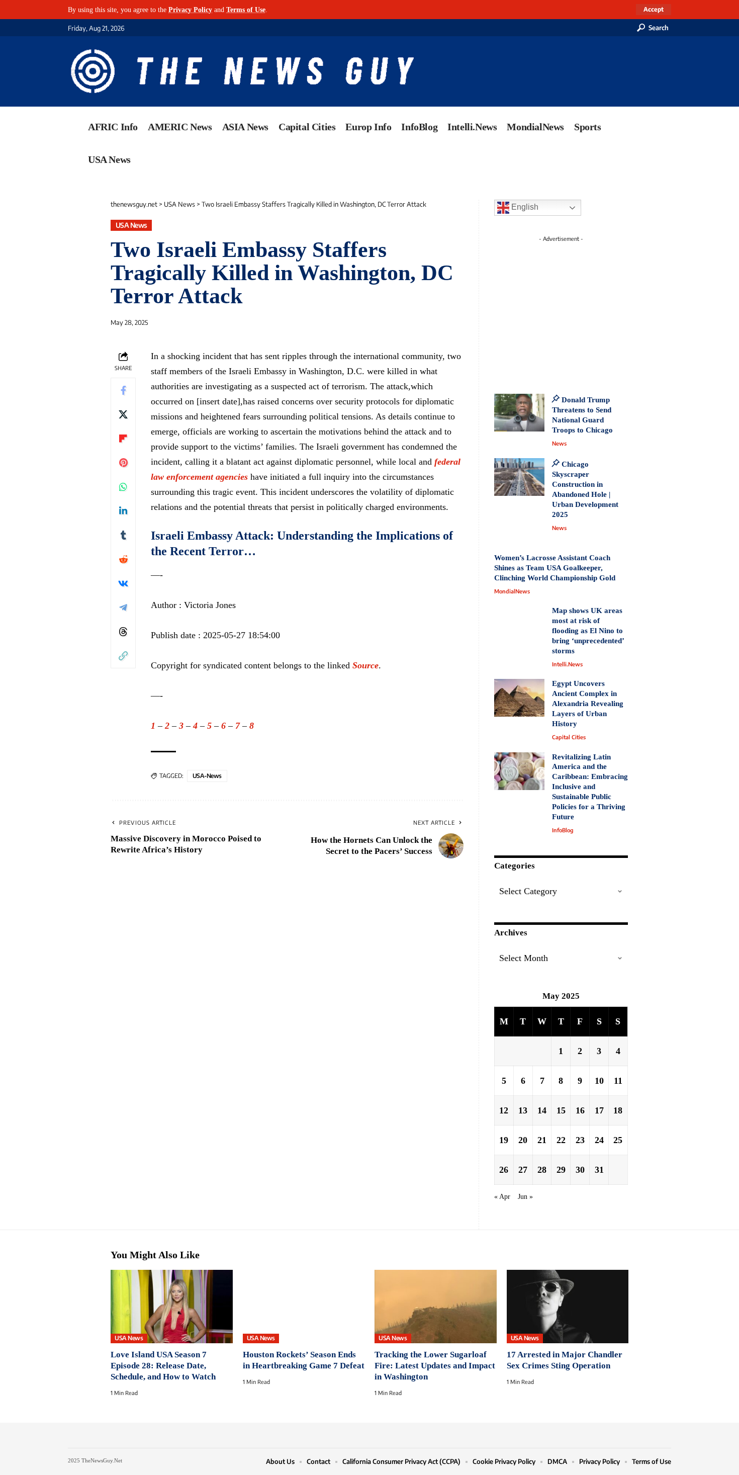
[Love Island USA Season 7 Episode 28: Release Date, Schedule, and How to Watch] (172, 1306)
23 (580, 1140)
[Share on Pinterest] (123, 463)
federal (447, 462)
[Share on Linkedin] (123, 511)
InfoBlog (563, 830)
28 (541, 1170)
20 (522, 1140)
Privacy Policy (190, 10)
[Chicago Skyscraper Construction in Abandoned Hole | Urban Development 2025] (519, 477)
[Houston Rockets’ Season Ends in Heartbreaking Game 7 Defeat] (304, 1306)
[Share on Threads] (123, 632)
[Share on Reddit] (123, 559)
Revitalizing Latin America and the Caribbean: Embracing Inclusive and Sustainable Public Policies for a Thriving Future (590, 787)
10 (599, 1081)
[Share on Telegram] (123, 607)
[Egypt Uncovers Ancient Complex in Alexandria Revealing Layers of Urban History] (519, 698)
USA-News (207, 775)
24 (599, 1140)
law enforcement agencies (199, 477)
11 (618, 1081)
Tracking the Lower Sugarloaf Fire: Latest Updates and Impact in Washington (435, 1365)
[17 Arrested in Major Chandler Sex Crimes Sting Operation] (568, 1306)
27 (522, 1170)
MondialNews (512, 591)
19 (503, 1140)
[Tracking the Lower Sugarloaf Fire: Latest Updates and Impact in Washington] (436, 1306)
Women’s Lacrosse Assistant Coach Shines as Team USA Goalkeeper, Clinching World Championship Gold (554, 568)
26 (503, 1170)
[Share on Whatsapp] (123, 487)
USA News (131, 225)
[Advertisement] (579, 309)
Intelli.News (567, 664)
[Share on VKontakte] (123, 583)
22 (561, 1140)
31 (599, 1170)
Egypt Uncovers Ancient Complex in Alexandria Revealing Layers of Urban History (587, 703)
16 (580, 1110)
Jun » (525, 1196)
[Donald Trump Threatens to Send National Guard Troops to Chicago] (519, 412)
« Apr (502, 1196)
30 (580, 1170)
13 (522, 1110)
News (559, 443)
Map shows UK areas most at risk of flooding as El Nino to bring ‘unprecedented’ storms (588, 630)
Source (365, 665)
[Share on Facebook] (123, 390)
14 (541, 1110)
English (523, 207)
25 (617, 1140)
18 (617, 1110)
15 (561, 1110)
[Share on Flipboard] (123, 438)
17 (599, 1110)
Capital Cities (569, 737)
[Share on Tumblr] (123, 535)
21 (541, 1140)
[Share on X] (123, 414)
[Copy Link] (123, 656)
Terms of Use (245, 10)
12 (503, 1110)
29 (561, 1170)
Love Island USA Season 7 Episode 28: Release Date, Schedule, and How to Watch (163, 1365)
